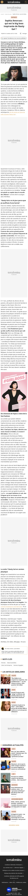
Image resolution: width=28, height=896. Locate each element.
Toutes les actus (8, 14)
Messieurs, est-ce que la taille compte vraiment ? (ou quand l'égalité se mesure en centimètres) (18, 766)
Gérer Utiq (12, 882)
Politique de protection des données (13, 873)
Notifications (5, 882)
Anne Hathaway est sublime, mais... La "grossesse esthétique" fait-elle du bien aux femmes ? (18, 791)
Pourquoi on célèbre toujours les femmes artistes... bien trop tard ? (18, 778)
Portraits (3, 662)
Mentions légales (19, 867)
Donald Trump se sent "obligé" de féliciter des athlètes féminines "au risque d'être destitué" (18, 695)
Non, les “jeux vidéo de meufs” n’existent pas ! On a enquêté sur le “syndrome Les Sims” (19, 754)
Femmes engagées (18, 665)
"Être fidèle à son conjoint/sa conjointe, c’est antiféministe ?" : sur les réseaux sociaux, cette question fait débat (19, 681)
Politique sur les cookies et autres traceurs (13, 870)
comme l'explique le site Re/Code (11, 606)
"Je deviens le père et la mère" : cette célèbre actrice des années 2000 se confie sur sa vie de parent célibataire (19, 708)
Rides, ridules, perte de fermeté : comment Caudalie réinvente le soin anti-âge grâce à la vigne (19, 804)
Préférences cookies (21, 882)
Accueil (2, 14)
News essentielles (11, 662)
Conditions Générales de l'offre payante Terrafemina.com (14, 877)
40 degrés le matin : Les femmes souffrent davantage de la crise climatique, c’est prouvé (18, 816)
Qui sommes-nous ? (8, 867)
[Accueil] (14, 2)
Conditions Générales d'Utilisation (13, 864)
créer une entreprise (6, 665)
